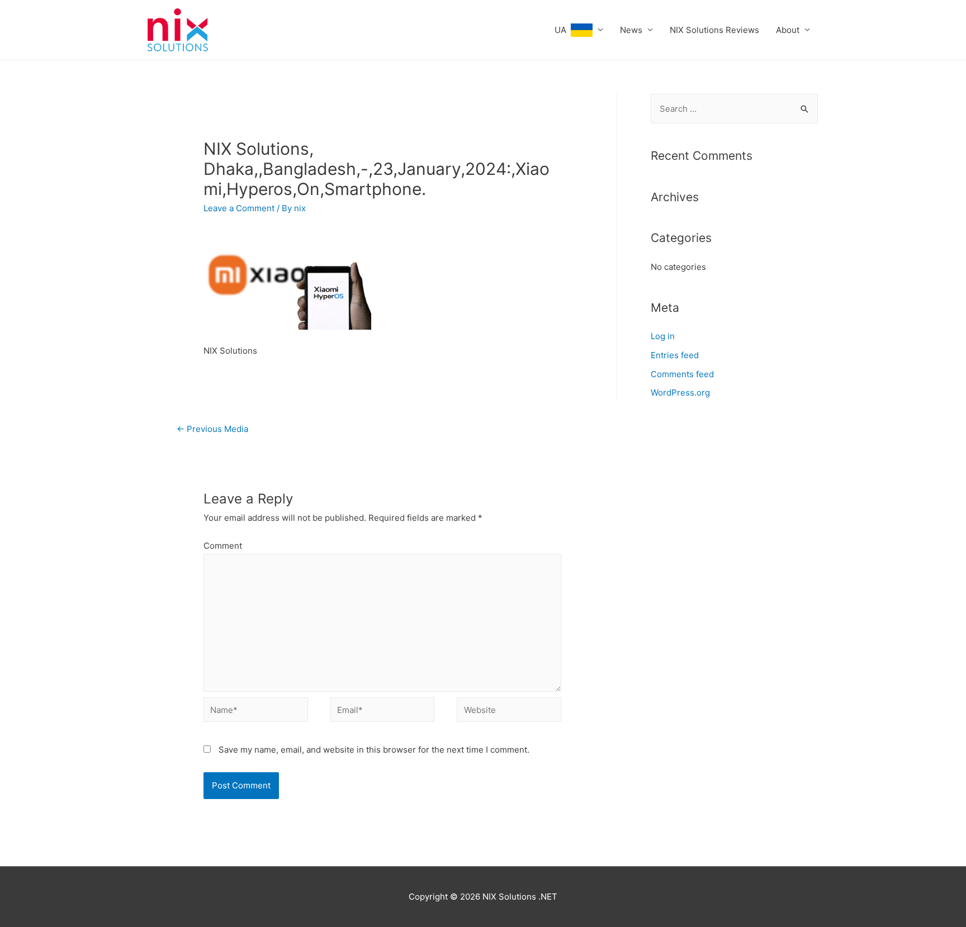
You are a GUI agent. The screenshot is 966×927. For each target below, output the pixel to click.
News (631, 30)
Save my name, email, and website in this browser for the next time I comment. (374, 749)
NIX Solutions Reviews (714, 30)
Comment (222, 545)
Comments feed (682, 374)
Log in (663, 336)
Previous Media (212, 429)
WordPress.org (680, 392)
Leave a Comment (238, 208)
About (787, 30)
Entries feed (675, 355)
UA (563, 30)
